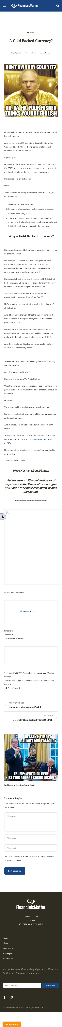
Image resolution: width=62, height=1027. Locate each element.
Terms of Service (10, 860)
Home (5, 938)
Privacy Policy (48, 856)
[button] (3, 517)
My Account (8, 958)
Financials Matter (10, 1007)
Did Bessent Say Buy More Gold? (19, 785)
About (5, 943)
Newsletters (8, 948)
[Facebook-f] (4, 997)
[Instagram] (11, 997)
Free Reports (8, 953)
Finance (31, 33)
